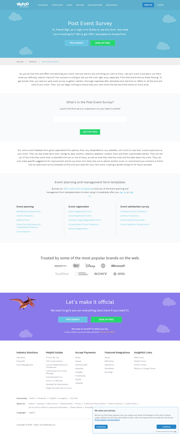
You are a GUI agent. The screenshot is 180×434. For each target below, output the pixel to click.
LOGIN (160, 5)
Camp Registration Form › (80, 215)
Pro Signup (76, 42)
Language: (21, 413)
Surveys (33, 62)
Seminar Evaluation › (130, 215)
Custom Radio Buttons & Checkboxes (56, 366)
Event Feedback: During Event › (135, 224)
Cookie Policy (131, 403)
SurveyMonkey (91, 407)
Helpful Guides (54, 352)
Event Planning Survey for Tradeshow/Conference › (29, 226)
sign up (122, 192)
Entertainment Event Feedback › (84, 224)
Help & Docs (52, 403)
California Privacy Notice (94, 403)
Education (21, 357)
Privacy (78, 403)
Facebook (42, 398)
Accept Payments (85, 352)
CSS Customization (54, 361)
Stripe (77, 357)
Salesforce (109, 365)
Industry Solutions (27, 352)
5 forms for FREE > (107, 332)
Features (43, 5)
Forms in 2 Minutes (54, 380)
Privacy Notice (101, 420)
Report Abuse (76, 407)
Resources (112, 5)
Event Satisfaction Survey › (133, 220)
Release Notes (66, 403)
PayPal (78, 379)
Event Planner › (24, 231)
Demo (69, 5)
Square (78, 361)
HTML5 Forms (140, 365)
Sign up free (106, 319)
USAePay (79, 383)
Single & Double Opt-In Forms (59, 388)
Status (31, 403)
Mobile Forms (140, 361)
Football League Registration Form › (85, 220)
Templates (57, 5)
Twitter (32, 398)
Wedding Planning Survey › (29, 211)
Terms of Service (115, 403)
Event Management (25, 365)
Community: (22, 398)
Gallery (20, 62)
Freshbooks (80, 376)
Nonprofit (21, 361)
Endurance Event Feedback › (133, 211)
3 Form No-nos (52, 357)
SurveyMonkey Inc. (48, 424)
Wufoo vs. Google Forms (144, 368)
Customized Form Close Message (56, 372)
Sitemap (40, 403)
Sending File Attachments (57, 384)
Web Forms (139, 357)
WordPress (109, 368)
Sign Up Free (102, 42)
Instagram (63, 398)
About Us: (21, 404)
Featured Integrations (117, 352)
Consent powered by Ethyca (165, 431)
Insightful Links (143, 352)
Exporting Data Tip (54, 377)
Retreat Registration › (79, 228)
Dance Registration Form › (81, 211)
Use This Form (90, 132)
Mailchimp (109, 361)
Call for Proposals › (25, 215)
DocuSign (109, 372)
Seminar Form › (23, 220)
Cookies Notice (113, 420)
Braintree (79, 368)
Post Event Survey (50, 62)
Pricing (80, 5)
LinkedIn (52, 398)
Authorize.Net (81, 365)
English (32, 412)
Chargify (78, 372)
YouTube (74, 398)
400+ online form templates (77, 188)
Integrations (95, 5)
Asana (107, 357)
